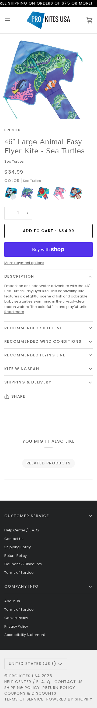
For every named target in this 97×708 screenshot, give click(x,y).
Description (19, 276)
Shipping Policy (17, 547)
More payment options (24, 262)
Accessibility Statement (24, 634)
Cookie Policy (16, 617)
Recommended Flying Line (34, 355)
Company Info (21, 586)
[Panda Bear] (12, 195)
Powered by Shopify (69, 699)
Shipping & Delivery (27, 382)
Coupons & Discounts (23, 564)
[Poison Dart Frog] (45, 195)
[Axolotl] (61, 195)
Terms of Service (19, 572)
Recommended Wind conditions (42, 341)
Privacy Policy (16, 626)
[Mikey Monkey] (75, 195)
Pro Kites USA (24, 676)
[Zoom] (10, 109)
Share (18, 396)
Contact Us (13, 538)
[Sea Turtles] (28, 195)
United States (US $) (32, 663)
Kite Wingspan (21, 368)
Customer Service (26, 516)
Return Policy (15, 555)
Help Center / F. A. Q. (22, 530)
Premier (12, 130)
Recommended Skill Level (34, 328)
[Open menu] (12, 20)
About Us (12, 600)
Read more (14, 311)
